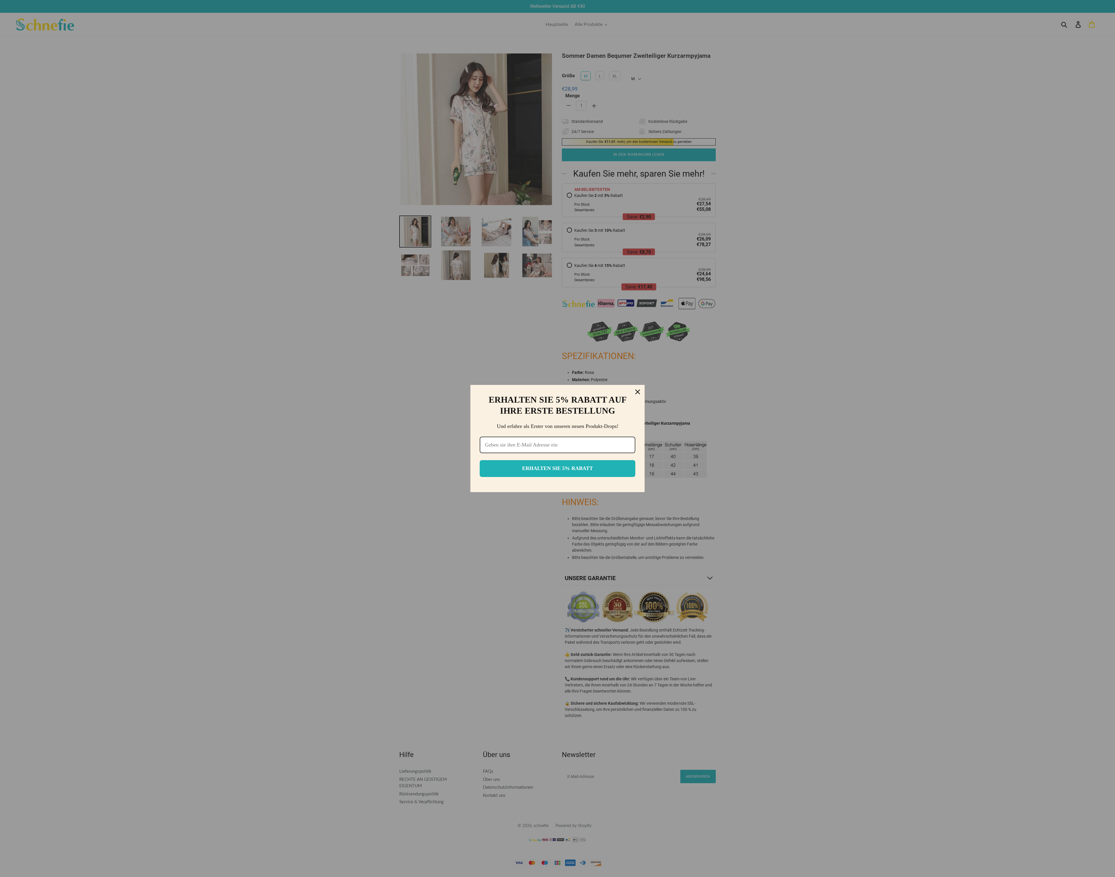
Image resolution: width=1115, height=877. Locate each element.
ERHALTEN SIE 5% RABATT (557, 468)
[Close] (638, 392)
